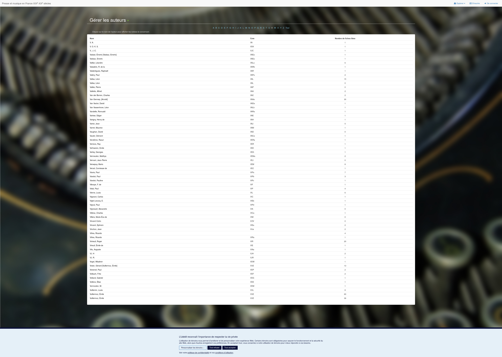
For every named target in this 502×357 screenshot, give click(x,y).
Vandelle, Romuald (97, 111)
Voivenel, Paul (95, 269)
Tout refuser (214, 347)
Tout (287, 27)
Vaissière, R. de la (97, 66)
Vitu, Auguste (95, 249)
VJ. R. (92, 257)
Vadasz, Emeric (96, 58)
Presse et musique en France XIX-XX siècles (26, 3)
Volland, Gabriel (96, 277)
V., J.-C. (93, 50)
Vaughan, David (96, 131)
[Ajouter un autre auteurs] (128, 19)
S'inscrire (476, 3)
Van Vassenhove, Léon (99, 107)
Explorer (460, 3)
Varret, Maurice (96, 127)
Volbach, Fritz (95, 273)
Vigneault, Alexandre (98, 208)
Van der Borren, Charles (100, 95)
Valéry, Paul (94, 75)
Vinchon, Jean (96, 229)
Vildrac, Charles (96, 213)
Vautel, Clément (96, 135)
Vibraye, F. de (95, 184)
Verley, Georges (96, 152)
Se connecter (492, 3)
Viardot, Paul (95, 176)
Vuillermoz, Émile (97, 294)
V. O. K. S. (94, 46)
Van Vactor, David (97, 103)
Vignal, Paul (95, 204)
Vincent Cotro (95, 221)
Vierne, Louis (95, 192)
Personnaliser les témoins (192, 347)
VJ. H (92, 253)
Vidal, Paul (94, 188)
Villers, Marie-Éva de (98, 217)
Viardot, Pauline (96, 180)
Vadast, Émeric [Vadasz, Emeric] (103, 54)
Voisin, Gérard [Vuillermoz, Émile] (103, 265)
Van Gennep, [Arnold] (99, 99)
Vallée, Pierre (95, 87)
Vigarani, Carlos (96, 196)
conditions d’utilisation (224, 352)
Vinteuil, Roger (96, 241)
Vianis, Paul (94, 172)
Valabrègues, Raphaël (99, 71)
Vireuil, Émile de (96, 245)
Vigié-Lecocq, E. (96, 200)
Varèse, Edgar (96, 115)
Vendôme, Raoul (97, 140)
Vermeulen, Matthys (98, 156)
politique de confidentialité (198, 352)
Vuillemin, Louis (96, 290)
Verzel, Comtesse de (98, 168)
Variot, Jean (95, 123)
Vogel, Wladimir (96, 261)
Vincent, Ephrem (97, 225)
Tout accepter (230, 347)
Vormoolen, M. (96, 286)
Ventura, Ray (95, 144)
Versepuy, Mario (96, 164)
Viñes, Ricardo (96, 233)
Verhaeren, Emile (97, 148)
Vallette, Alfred (96, 91)
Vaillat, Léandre (96, 62)
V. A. (92, 42)
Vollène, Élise (95, 282)
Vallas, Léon (95, 79)
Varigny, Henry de (97, 119)
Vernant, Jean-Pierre (98, 160)
